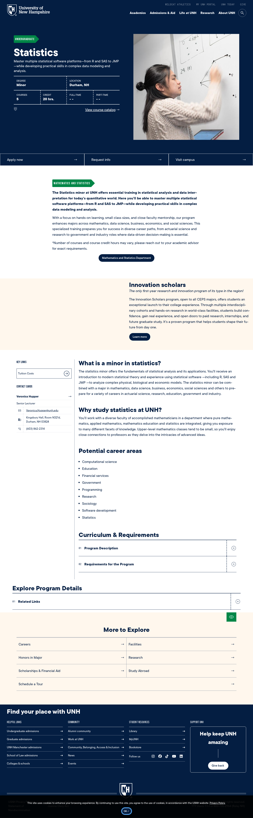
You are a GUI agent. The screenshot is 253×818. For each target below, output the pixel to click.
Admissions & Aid (162, 13)
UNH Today (228, 4)
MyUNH (133, 739)
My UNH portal (206, 4)
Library (133, 731)
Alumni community (79, 731)
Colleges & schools (18, 763)
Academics (138, 13)
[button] (233, 548)
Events (72, 763)
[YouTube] (174, 756)
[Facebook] (161, 756)
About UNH (227, 13)
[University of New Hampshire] (31, 10)
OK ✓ (126, 811)
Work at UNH (75, 739)
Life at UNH (187, 13)
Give (243, 4)
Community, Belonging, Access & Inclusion (93, 747)
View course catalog (100, 109)
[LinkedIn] (182, 756)
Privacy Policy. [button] (217, 803)
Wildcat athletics (178, 4)
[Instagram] (154, 756)
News (71, 755)
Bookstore (135, 747)
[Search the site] (242, 13)
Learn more (140, 337)
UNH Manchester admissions (24, 747)
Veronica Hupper (28, 396)
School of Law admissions (22, 755)
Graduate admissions (19, 739)
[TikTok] (168, 756)
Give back (218, 766)
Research (207, 13)
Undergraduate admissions (23, 731)
